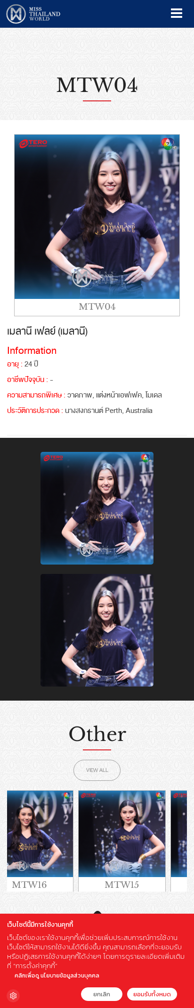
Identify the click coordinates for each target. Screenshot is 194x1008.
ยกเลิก (101, 994)
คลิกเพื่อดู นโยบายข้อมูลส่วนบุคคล (57, 975)
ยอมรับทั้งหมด (152, 994)
